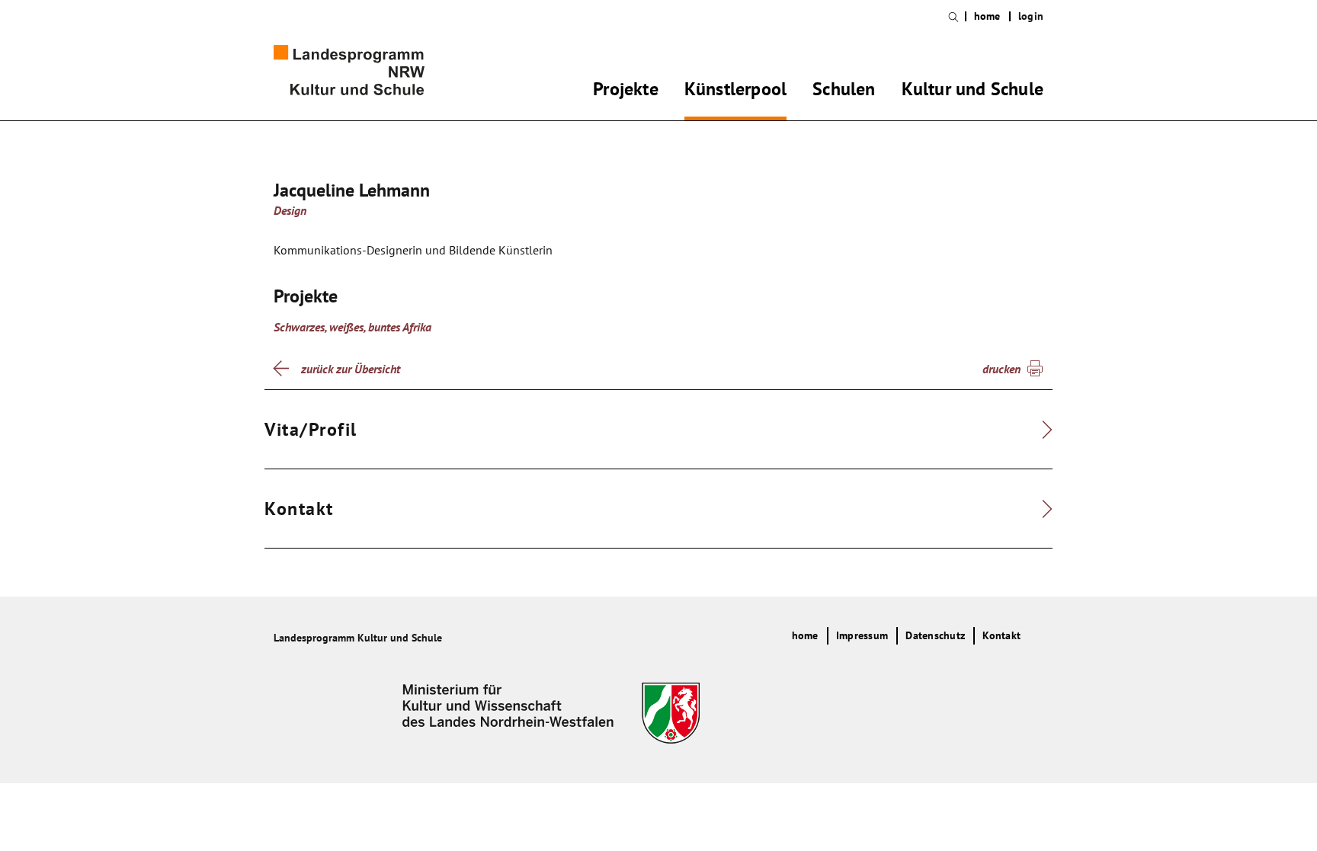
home (987, 16)
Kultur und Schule (972, 91)
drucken (1001, 368)
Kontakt (1001, 635)
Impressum (862, 635)
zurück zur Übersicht (350, 368)
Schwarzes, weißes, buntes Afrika (352, 326)
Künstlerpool (735, 91)
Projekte (625, 91)
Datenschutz (935, 635)
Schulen (843, 91)
